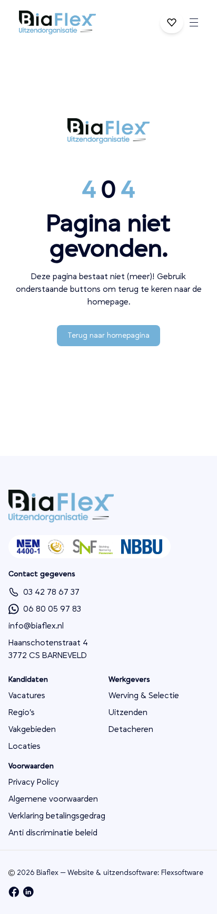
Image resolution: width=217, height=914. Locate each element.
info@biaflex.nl (36, 626)
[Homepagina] (57, 22)
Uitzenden (127, 712)
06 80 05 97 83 (52, 609)
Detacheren (130, 729)
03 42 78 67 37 (51, 592)
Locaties (24, 746)
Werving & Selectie (143, 695)
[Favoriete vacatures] (171, 22)
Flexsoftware (182, 873)
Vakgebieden (32, 729)
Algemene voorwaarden (53, 799)
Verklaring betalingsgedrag (56, 816)
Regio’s (21, 712)
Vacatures (26, 695)
